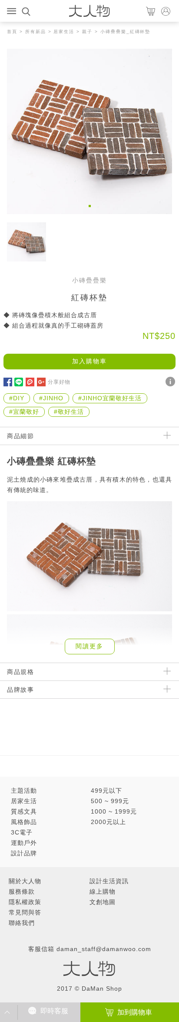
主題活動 (24, 790)
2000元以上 (108, 821)
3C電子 (22, 832)
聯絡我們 (22, 922)
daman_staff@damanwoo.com (103, 948)
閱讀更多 (89, 646)
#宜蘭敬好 (24, 411)
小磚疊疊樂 (89, 280)
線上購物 (103, 891)
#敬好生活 (69, 411)
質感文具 (24, 811)
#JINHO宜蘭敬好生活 (110, 398)
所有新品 (35, 31)
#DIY (16, 398)
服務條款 (22, 891)
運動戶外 (24, 842)
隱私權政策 (25, 901)
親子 (87, 31)
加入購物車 (89, 361)
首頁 (12, 31)
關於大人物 (25, 881)
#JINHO (51, 398)
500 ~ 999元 (110, 800)
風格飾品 (24, 821)
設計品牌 (24, 853)
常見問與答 (25, 912)
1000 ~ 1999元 (114, 811)
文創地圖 (103, 901)
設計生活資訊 (109, 881)
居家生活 (63, 31)
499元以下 (106, 790)
